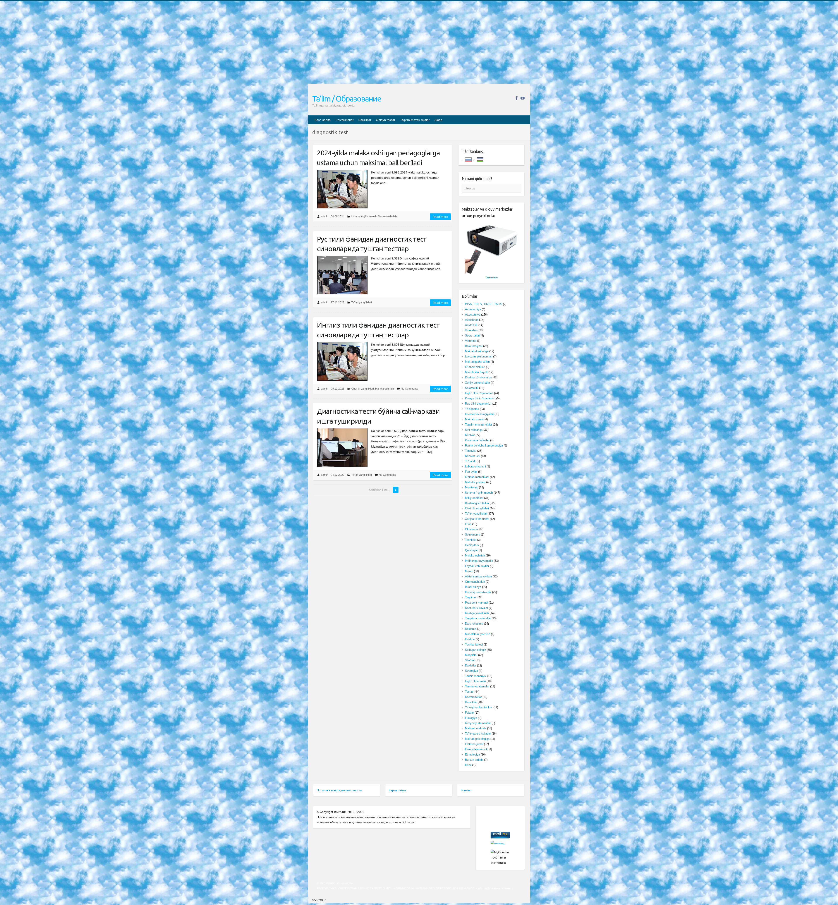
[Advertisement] (419, 50)
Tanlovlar (470, 450)
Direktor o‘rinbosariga (478, 377)
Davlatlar (470, 665)
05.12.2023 (337, 388)
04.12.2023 (337, 474)
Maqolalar (471, 655)
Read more (440, 216)
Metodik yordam (475, 482)
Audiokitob (471, 319)
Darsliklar (364, 120)
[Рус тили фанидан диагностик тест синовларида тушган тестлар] (342, 275)
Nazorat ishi (472, 456)
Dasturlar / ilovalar (476, 608)
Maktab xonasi (474, 419)
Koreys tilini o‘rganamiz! (480, 398)
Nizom (469, 571)
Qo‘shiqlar (471, 550)
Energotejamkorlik (476, 749)
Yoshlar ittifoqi (474, 644)
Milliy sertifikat (474, 498)
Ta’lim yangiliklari (361, 302)
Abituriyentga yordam (478, 576)
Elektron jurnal (474, 744)
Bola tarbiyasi (473, 346)
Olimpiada (471, 529)
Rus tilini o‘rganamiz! (478, 403)
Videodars (471, 330)
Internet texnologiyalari (479, 414)
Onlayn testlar (385, 120)
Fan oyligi (471, 471)
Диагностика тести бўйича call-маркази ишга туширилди (378, 416)
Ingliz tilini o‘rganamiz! (479, 393)
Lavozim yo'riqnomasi (478, 356)
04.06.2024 (337, 216)
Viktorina (470, 340)
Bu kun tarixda (474, 759)
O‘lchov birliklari (475, 367)
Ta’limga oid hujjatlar (478, 733)
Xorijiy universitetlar (477, 382)
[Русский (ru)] (468, 159)
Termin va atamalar (477, 686)
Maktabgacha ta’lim (477, 361)
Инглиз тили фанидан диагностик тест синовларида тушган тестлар (378, 330)
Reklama (470, 628)
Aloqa (438, 120)
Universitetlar (344, 120)
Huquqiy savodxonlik (478, 592)
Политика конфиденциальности (339, 790)
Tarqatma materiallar (478, 618)
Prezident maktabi (476, 602)
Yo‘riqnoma (472, 408)
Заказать (491, 277)
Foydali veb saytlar (477, 566)
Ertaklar (470, 639)
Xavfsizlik (471, 325)
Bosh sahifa (322, 120)
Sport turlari (472, 335)
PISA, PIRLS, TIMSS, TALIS (483, 304)
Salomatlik (471, 388)
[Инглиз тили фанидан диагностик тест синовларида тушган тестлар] (342, 361)
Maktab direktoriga (476, 351)
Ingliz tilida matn (475, 681)
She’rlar (470, 660)
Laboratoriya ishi (475, 466)
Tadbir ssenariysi (475, 676)
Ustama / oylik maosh (364, 216)
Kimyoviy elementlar (478, 723)
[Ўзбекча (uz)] (480, 159)
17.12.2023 (337, 302)
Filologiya (471, 718)
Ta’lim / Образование (346, 98)
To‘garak (470, 461)
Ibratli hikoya (473, 587)
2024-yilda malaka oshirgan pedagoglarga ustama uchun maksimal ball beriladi (378, 158)
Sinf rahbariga (474, 429)
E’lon (468, 524)
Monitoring (471, 487)
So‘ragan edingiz (475, 649)
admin (324, 216)
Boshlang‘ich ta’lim (477, 503)
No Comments (409, 388)
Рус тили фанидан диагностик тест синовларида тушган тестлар (371, 244)
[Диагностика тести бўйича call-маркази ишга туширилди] (342, 447)
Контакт (466, 790)
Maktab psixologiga (477, 738)
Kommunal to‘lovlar (477, 440)
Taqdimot (471, 597)
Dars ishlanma (474, 623)
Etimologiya (472, 754)
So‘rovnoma (472, 534)
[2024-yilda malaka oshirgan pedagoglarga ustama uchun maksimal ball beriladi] (342, 189)
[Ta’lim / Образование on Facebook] (516, 98)
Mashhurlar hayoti (476, 372)
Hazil (468, 765)
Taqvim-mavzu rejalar (415, 120)
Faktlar (469, 712)
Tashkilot (470, 539)
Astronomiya (473, 309)
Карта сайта (397, 790)
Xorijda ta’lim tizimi (477, 518)
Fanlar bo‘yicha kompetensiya (484, 445)
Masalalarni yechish (477, 634)
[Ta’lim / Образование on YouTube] (522, 98)
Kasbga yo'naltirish (477, 613)
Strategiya (471, 670)
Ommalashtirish (475, 581)
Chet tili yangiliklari (362, 388)
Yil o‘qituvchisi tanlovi (479, 707)
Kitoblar (470, 435)
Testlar (469, 691)
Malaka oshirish (387, 216)
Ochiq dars (472, 545)
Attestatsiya (472, 314)
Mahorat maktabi (475, 728)
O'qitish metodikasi (477, 477)
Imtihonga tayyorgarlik (479, 560)
